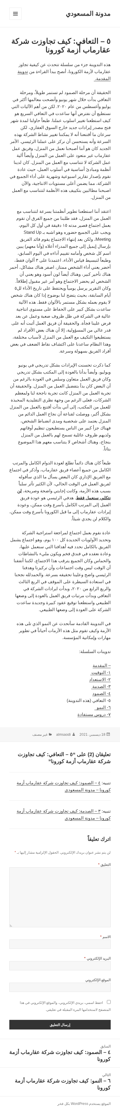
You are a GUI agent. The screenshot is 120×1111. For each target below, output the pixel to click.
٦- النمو (102, 707)
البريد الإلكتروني (97, 958)
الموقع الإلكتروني (98, 980)
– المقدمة (102, 665)
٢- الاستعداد (100, 679)
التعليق (104, 865)
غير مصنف (39, 735)
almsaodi (63, 735)
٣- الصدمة (101, 686)
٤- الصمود (101, 693)
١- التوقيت (100, 672)
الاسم (105, 937)
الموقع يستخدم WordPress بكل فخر (84, 1104)
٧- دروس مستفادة (94, 714)
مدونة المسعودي (88, 13)
